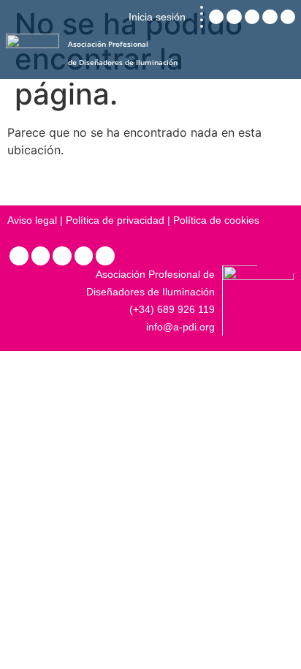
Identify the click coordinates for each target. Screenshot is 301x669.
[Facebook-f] (84, 255)
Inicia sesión (157, 17)
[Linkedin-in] (18, 255)
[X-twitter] (62, 255)
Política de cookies (216, 220)
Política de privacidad (115, 220)
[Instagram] (40, 255)
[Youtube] (105, 255)
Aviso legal (32, 220)
